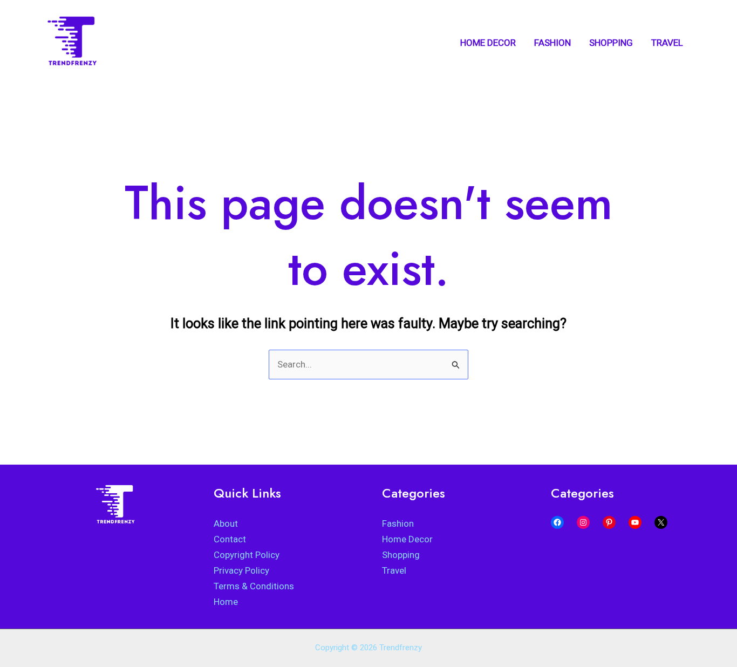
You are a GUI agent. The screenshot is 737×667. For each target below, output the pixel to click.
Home (226, 601)
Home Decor (407, 539)
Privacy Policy (241, 570)
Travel (394, 570)
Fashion (398, 523)
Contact (230, 539)
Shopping (401, 554)
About (226, 523)
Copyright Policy (246, 554)
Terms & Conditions (254, 586)
